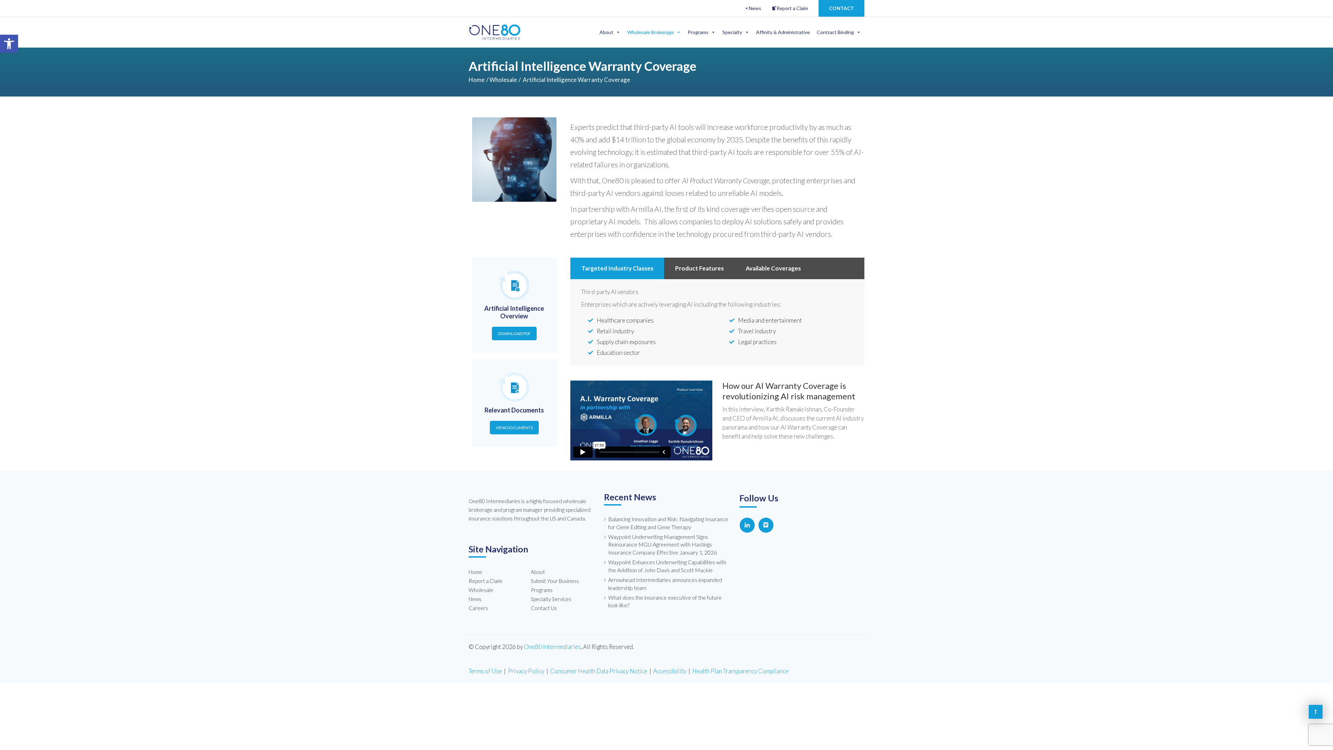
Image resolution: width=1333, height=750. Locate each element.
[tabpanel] (717, 323)
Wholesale (503, 79)
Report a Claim (792, 8)
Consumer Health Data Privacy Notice (598, 671)
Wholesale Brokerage (650, 32)
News (755, 8)
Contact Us (544, 608)
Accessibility (669, 671)
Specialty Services (551, 599)
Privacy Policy (526, 671)
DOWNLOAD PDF (514, 333)
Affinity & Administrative (783, 32)
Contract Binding (835, 32)
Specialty (732, 32)
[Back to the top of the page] (1316, 712)
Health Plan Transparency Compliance (740, 671)
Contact (841, 8)
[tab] (617, 268)
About (606, 32)
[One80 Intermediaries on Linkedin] (747, 525)
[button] (9, 44)
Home (477, 79)
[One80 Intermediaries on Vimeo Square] (766, 525)
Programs (698, 32)
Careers (478, 608)
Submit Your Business (555, 581)
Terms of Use (485, 671)
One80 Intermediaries (552, 646)
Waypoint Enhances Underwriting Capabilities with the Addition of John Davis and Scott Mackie (667, 566)
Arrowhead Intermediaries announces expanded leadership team (665, 583)
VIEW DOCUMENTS (514, 427)
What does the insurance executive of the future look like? (665, 601)
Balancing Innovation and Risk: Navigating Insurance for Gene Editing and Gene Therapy (668, 523)
